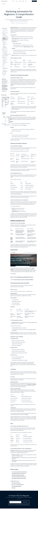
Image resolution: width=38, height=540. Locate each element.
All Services (13, 487)
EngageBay (34, 384)
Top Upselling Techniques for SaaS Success (19, 473)
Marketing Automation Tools (17, 220)
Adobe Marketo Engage (11, 238)
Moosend (29, 384)
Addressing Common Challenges (5, 62)
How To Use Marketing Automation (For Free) (5, 55)
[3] (15, 461)
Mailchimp (28, 46)
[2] (23, 411)
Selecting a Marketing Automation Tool (5, 38)
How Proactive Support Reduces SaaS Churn (19, 476)
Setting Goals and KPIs (5, 36)
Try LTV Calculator (4, 123)
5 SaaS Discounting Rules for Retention (18, 475)
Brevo (32, 46)
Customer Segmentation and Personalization (5, 47)
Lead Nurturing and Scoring (5, 44)
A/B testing (13, 322)
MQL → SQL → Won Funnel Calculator (18, 484)
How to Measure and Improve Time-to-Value (19, 478)
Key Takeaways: (5, 29)
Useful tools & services (4, 74)
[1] (22, 374)
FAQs (2, 66)
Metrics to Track (5, 59)
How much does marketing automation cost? (5, 68)
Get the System (25, 502)
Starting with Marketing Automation (5, 33)
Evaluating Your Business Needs (5, 35)
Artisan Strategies (14, 249)
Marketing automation (13, 27)
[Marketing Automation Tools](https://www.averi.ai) (5, 50)
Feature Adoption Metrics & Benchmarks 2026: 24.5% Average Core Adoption (5, 86)
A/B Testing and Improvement (5, 60)
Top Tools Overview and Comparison (5, 52)
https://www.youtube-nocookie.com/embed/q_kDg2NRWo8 (23, 279)
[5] (27, 414)
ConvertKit (11, 440)
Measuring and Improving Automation (4, 57)
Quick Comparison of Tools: (5, 31)
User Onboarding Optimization (16, 486)
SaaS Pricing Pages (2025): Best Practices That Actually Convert (5, 89)
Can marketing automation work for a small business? (5, 71)
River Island (15, 332)
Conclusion (3, 64)
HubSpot (25, 46)
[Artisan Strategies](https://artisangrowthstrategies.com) (5, 54)
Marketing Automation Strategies (4, 41)
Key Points (4, 65)
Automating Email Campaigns (5, 42)
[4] (24, 386)
